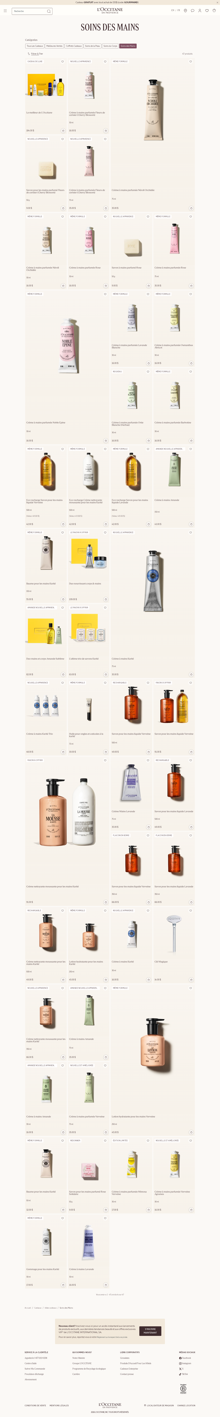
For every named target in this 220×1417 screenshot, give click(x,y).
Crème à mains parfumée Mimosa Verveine (129, 1193)
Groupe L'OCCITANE (82, 1363)
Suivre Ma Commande (35, 1369)
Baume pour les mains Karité (41, 584)
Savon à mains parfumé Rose (126, 268)
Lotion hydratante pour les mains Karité (86, 963)
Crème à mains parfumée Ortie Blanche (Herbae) (127, 424)
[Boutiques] (185, 11)
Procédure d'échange (34, 1374)
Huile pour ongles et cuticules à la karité (86, 735)
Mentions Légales (59, 1406)
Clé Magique (161, 962)
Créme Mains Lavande (123, 811)
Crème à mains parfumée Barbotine (173, 423)
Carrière (76, 1374)
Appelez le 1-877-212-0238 (36, 1358)
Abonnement (31, 1380)
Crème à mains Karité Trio (39, 734)
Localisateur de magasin (160, 1406)
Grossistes (124, 1358)
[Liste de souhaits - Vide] (207, 11)
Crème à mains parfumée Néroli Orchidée (133, 190)
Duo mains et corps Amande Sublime (45, 659)
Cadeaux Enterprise (129, 1369)
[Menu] (5, 11)
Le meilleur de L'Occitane (39, 113)
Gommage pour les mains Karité (42, 1269)
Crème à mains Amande (167, 500)
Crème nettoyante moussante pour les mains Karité (52, 887)
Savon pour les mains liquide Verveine (131, 734)
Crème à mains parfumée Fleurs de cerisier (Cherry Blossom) (87, 114)
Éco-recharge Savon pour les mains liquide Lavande (130, 501)
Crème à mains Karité (123, 659)
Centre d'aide (31, 1363)
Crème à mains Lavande (81, 1269)
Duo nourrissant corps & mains (85, 584)
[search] (30, 11)
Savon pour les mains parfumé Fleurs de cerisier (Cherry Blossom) (45, 191)
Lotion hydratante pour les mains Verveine (133, 1117)
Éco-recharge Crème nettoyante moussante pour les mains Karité (86, 501)
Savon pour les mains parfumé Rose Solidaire (87, 1193)
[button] (200, 11)
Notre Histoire (78, 1358)
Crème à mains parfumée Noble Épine (45, 423)
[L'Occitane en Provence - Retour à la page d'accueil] (110, 1407)
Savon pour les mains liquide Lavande (174, 811)
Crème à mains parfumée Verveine (86, 1117)
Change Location (186, 1406)
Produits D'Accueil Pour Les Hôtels (135, 1363)
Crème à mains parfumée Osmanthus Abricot (174, 346)
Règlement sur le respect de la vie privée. (112, 1337)
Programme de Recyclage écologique (89, 1369)
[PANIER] (214, 10)
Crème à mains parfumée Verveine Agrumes (172, 1193)
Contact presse (127, 1374)
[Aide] (192, 11)
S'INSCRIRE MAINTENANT (150, 1331)
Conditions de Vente (35, 1406)
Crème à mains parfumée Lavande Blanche (129, 346)
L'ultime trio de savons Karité (84, 659)
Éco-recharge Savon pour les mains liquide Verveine (44, 501)
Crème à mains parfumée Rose (85, 268)
